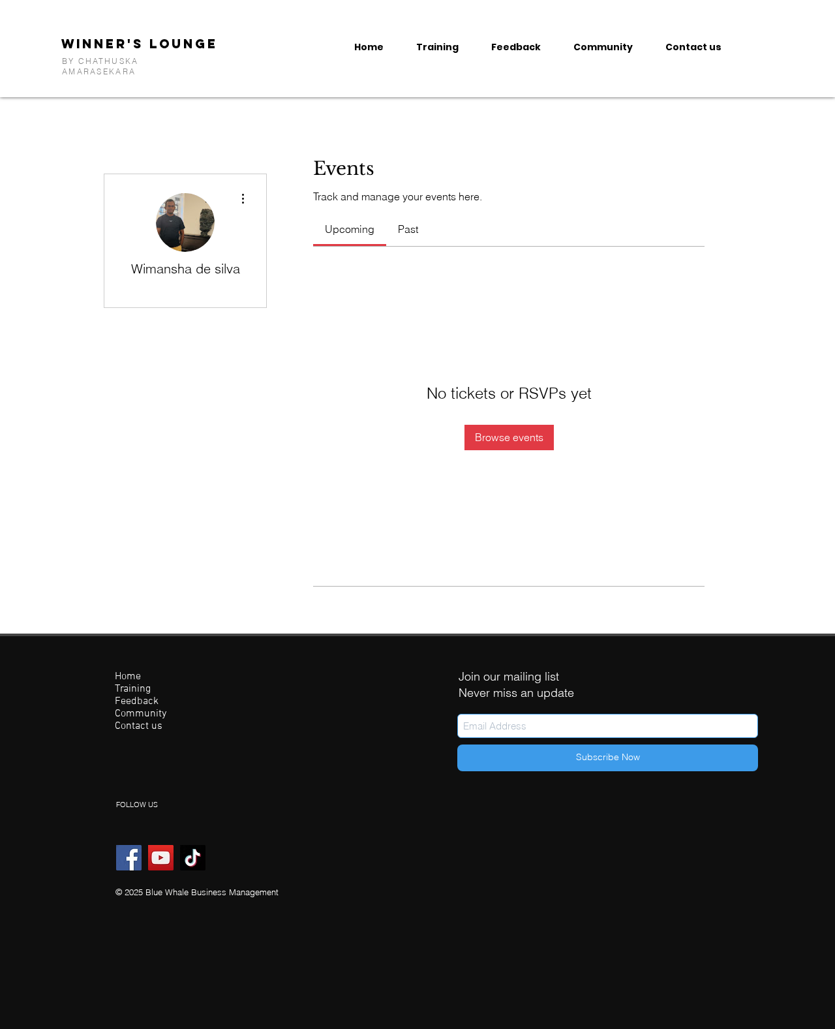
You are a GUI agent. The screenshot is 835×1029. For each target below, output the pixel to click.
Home (128, 677)
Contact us (138, 726)
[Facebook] (129, 857)
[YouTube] (161, 857)
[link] (349, 229)
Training (133, 689)
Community (140, 714)
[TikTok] (192, 857)
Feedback (137, 702)
